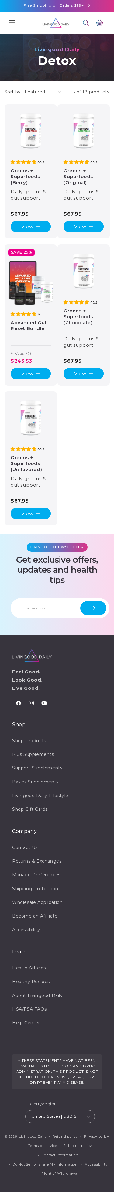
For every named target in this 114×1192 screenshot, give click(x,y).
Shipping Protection (35, 888)
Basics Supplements (35, 782)
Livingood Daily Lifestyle (40, 795)
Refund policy (65, 1136)
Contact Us (25, 847)
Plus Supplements (33, 754)
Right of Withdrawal (59, 1173)
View (27, 226)
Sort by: (13, 92)
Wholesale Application (37, 902)
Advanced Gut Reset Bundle (29, 325)
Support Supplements (37, 768)
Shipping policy (77, 1145)
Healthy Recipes (31, 981)
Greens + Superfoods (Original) (78, 176)
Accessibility (26, 929)
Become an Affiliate (34, 916)
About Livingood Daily (37, 995)
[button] (12, 22)
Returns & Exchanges (36, 861)
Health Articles (29, 968)
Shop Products (29, 740)
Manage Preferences (36, 874)
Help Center (26, 1022)
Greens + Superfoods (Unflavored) (26, 463)
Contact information (60, 1155)
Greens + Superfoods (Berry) (25, 176)
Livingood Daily (33, 1136)
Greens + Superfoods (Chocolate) (78, 316)
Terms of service (42, 1145)
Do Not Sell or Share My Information (45, 1164)
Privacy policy (96, 1136)
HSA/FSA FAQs (29, 1009)
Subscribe (93, 608)
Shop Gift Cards (30, 809)
